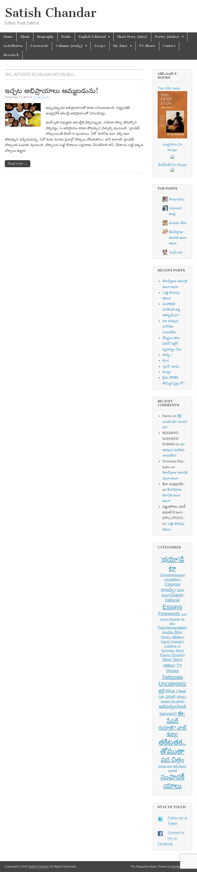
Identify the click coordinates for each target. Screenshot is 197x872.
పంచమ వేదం (178, 223)
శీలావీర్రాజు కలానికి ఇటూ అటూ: (177, 237)
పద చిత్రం (172, 759)
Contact (169, 46)
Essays (100, 46)
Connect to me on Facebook (171, 838)
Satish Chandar (50, 13)
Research (11, 55)
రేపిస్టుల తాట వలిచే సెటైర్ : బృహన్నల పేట (171, 343)
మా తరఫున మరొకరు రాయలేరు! (170, 326)
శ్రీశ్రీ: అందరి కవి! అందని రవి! (174, 421)
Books (66, 37)
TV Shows (147, 46)
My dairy (120, 46)
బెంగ (165, 360)
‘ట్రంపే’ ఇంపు (170, 366)
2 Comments (41, 97)
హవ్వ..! (167, 355)
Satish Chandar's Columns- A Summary (172, 646)
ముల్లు (166, 372)
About (25, 37)
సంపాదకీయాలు (13, 46)
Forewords (39, 46)
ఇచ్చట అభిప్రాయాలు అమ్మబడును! (51, 90)
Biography (45, 37)
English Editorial (92, 37)
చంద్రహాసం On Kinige (172, 147)
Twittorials (172, 677)
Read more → (17, 163)
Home (8, 37)
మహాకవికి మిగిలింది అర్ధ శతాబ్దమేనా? (171, 309)
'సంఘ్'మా (176, 252)
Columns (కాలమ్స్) (69, 46)
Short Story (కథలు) (132, 37)
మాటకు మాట (165, 766)
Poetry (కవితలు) (167, 37)
